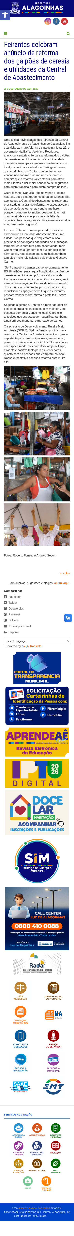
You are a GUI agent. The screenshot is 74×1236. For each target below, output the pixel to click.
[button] (5, 15)
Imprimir (13, 632)
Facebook (14, 596)
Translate (35, 646)
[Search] (68, 34)
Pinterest (14, 614)
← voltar (64, 573)
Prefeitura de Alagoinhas (34, 1208)
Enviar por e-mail (19, 626)
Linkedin (13, 620)
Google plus (16, 608)
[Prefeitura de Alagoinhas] (37, 8)
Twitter (12, 602)
